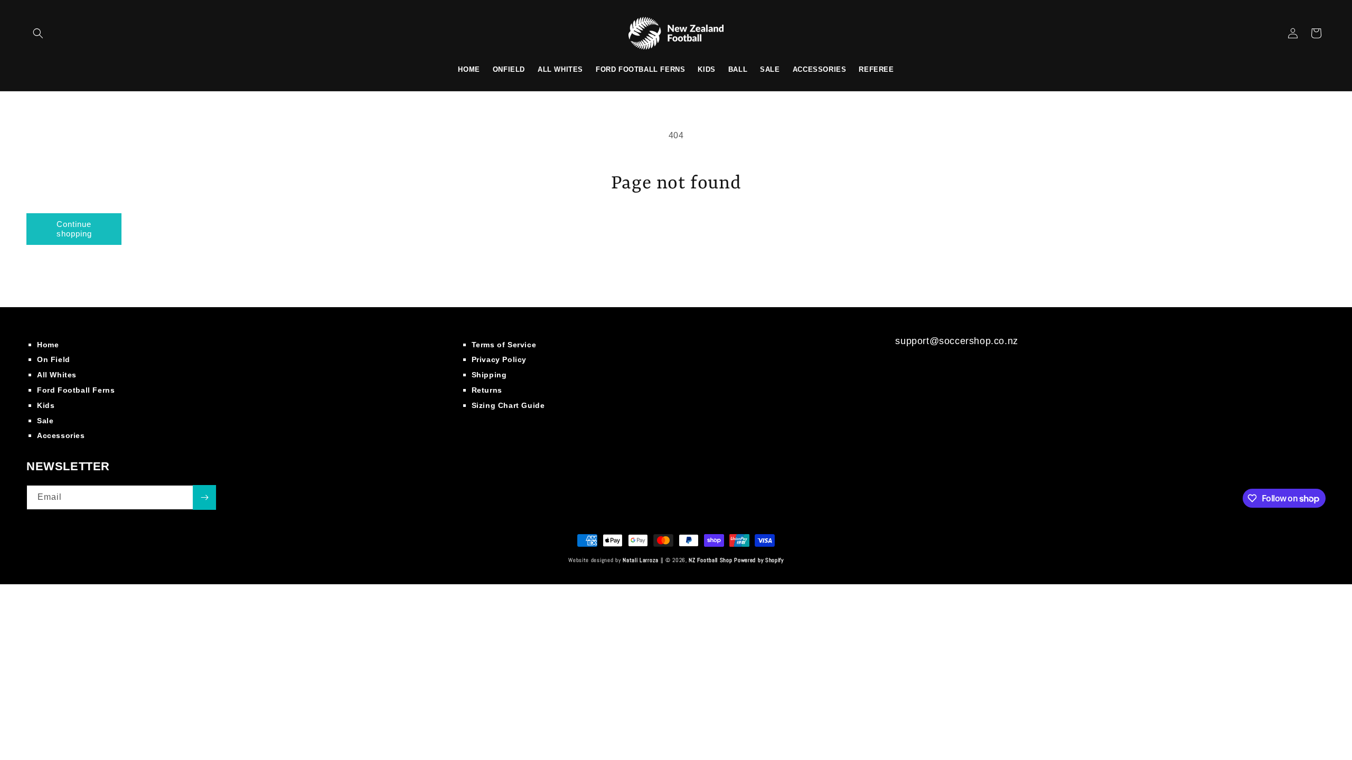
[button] (38, 33)
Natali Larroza (641, 560)
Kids (45, 405)
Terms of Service (504, 344)
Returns (487, 390)
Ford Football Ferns (76, 390)
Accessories (61, 435)
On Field (53, 359)
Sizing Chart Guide (508, 405)
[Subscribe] (204, 497)
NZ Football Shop (710, 560)
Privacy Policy (499, 359)
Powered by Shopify (759, 560)
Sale (45, 420)
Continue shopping (74, 229)
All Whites (57, 374)
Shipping (489, 374)
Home (48, 344)
